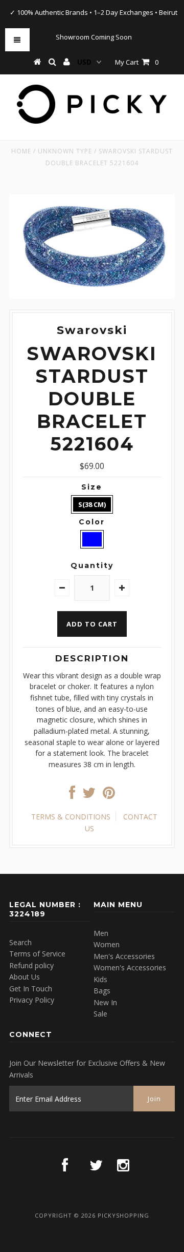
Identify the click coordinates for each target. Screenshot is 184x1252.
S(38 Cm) (92, 504)
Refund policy (31, 965)
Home (21, 151)
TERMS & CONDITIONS (70, 816)
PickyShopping (123, 1215)
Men (101, 933)
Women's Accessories (130, 967)
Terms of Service (37, 953)
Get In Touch (30, 988)
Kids (100, 979)
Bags (102, 990)
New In (105, 1002)
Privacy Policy (31, 1000)
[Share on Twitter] (89, 795)
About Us (24, 977)
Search (20, 942)
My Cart (136, 62)
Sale (100, 1014)
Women (107, 944)
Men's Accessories (124, 956)
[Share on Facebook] (72, 795)
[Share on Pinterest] (109, 795)
